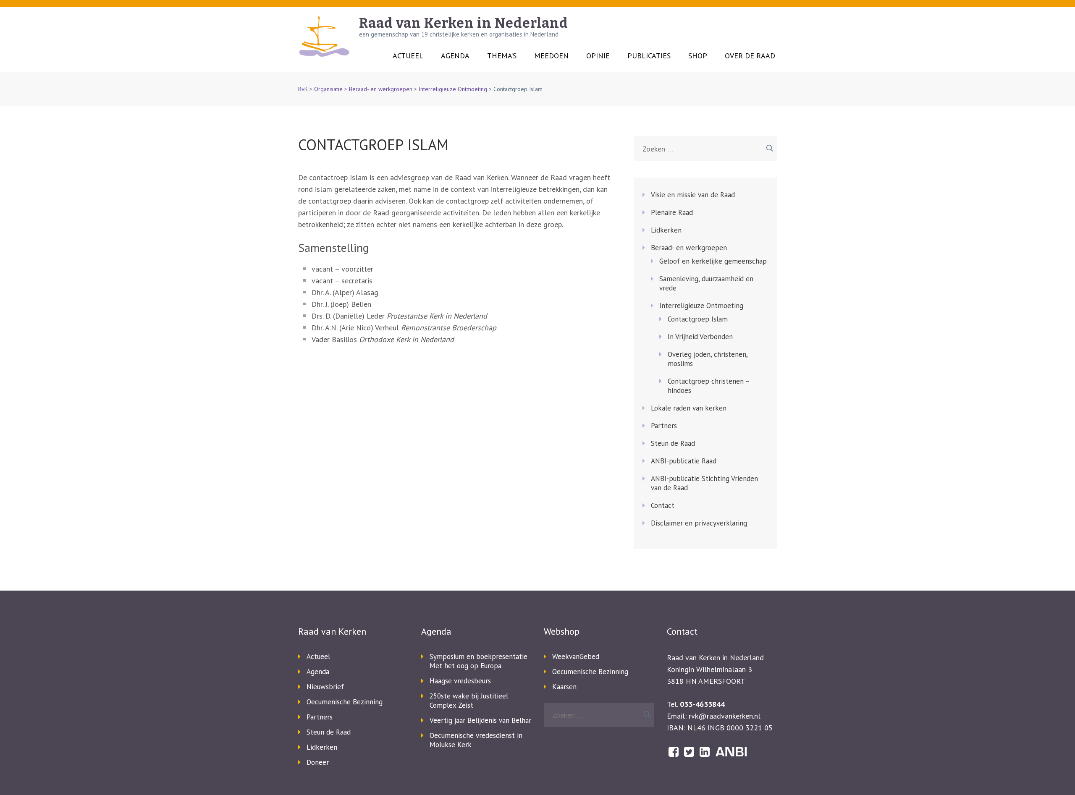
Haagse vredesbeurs (460, 680)
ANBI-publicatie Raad (683, 460)
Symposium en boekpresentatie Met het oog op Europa (478, 661)
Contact (662, 505)
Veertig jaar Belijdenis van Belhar (480, 720)
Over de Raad (750, 55)
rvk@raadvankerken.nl (724, 716)
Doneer (318, 762)
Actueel (408, 55)
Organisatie (328, 89)
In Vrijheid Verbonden (700, 336)
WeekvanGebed (575, 656)
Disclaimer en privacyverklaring (699, 523)
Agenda (455, 55)
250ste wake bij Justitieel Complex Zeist (469, 700)
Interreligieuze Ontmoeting (453, 89)
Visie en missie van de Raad (693, 194)
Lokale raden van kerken (688, 408)
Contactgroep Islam (698, 319)
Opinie (598, 55)
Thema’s (502, 55)
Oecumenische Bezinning (345, 701)
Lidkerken (666, 230)
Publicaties (649, 55)
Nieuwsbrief (325, 686)
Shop (697, 55)
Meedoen (551, 55)
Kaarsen (564, 686)
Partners (664, 425)
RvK (303, 89)
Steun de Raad (673, 443)
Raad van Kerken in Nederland (463, 23)
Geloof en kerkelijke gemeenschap (713, 261)
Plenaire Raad (672, 212)
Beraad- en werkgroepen (380, 89)
